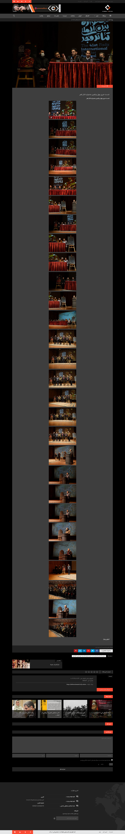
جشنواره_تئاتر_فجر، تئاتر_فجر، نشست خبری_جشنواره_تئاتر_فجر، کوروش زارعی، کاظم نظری (89, 656)
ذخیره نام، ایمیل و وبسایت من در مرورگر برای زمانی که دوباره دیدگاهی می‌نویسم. (95, 760)
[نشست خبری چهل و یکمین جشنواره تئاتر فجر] (105, 683)
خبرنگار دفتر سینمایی (105, 690)
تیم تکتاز (51, 832)
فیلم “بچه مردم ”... (70, 797)
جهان (91, 1)
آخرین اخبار (86, 1)
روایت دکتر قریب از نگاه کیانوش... (26, 713)
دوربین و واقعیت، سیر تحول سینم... (76, 713)
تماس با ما (80, 1)
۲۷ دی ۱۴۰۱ (104, 86)
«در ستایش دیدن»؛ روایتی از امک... (50, 713)
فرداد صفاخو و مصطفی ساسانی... (67, 806)
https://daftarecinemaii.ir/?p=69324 (76, 684)
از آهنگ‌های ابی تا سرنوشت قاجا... (102, 713)
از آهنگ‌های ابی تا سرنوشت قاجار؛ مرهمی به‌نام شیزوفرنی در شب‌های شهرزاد (92, 20)
